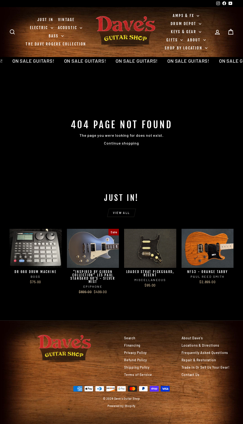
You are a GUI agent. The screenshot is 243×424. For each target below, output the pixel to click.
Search (130, 338)
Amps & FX (184, 15)
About (194, 40)
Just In (45, 19)
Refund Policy (135, 360)
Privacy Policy (135, 353)
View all (121, 212)
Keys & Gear (184, 31)
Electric (40, 27)
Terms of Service (138, 375)
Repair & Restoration (199, 360)
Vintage (66, 19)
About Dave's (192, 338)
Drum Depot (184, 23)
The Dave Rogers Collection (56, 44)
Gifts (172, 40)
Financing (132, 345)
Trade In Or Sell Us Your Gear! (206, 367)
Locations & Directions (201, 345)
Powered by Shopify (121, 405)
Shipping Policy (137, 367)
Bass (54, 36)
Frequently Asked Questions (205, 353)
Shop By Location (184, 48)
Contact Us (191, 375)
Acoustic (68, 27)
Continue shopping (121, 143)
